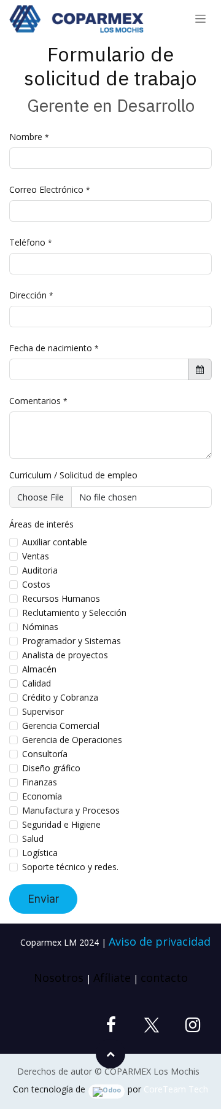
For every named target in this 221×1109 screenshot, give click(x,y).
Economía (42, 796)
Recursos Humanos (61, 598)
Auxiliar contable (54, 542)
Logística (40, 852)
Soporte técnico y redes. (70, 867)
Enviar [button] (43, 898)
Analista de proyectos (65, 655)
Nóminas (40, 626)
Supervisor (43, 711)
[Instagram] (193, 1025)
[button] (110, 1053)
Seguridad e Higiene (61, 824)
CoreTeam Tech (176, 1089)
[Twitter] (151, 1025)
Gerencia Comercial (60, 725)
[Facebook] (111, 1025)
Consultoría (45, 754)
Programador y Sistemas (71, 641)
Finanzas (39, 782)
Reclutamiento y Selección (74, 612)
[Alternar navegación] (200, 19)
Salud (33, 838)
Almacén (39, 669)
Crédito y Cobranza (60, 697)
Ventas (35, 556)
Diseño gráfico (51, 768)
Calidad (36, 683)
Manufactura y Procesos (71, 810)
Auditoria (40, 570)
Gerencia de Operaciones (72, 739)
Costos (36, 584)
